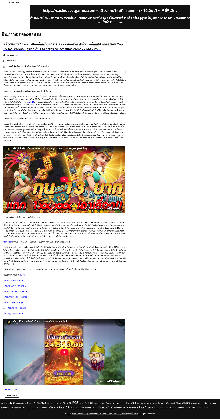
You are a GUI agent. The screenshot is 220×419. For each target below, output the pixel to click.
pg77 (68, 403)
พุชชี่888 (37, 408)
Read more (12, 395)
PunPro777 (121, 403)
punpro (114, 403)
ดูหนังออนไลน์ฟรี (195, 403)
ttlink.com (7, 242)
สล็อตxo (94, 408)
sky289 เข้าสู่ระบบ (152, 403)
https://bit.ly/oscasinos (13, 280)
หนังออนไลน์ (173, 408)
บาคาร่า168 (5, 408)
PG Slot (88, 403)
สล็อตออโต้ (118, 408)
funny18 (31, 403)
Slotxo (160, 403)
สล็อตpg (88, 408)
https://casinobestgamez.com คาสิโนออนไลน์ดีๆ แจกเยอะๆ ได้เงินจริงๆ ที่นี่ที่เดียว (110, 10)
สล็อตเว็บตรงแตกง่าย (161, 408)
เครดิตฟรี (181, 408)
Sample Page (13, 2)
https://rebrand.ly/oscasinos (15, 291)
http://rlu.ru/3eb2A (11, 390)
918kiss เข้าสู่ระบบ (21, 403)
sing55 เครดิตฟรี (141, 403)
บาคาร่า (213, 403)
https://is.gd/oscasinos (16, 308)
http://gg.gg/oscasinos (13, 313)
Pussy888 (131, 402)
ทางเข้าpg (205, 403)
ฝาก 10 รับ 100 (30, 408)
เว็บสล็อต (207, 408)
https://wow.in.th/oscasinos (15, 297)
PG (64, 403)
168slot (3, 403)
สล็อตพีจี (30, 102)
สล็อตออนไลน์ (105, 407)
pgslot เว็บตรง (106, 403)
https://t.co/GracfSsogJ (13, 302)
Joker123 (41, 402)
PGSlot (77, 402)
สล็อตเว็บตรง (145, 407)
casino (22, 275)
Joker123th (51, 403)
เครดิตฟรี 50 (190, 408)
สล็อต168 (62, 407)
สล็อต (51, 407)
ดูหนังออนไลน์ (183, 402)
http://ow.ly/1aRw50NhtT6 (14, 286)
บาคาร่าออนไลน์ (18, 407)
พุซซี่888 (44, 408)
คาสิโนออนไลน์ (169, 403)
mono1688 (59, 403)
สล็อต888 (80, 408)
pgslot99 (97, 403)
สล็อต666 (72, 408)
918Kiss (10, 403)
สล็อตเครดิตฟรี (129, 407)
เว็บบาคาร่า (199, 408)
